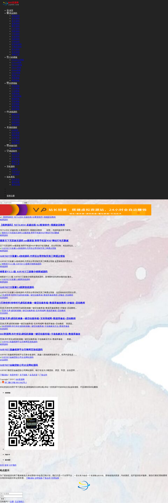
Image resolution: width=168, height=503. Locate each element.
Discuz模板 (16, 68)
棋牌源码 (16, 114)
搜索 (25, 203)
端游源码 (16, 122)
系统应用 (16, 153)
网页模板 (16, 80)
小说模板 (16, 91)
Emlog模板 (16, 70)
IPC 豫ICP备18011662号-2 (16, 382)
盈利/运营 (16, 185)
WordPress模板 (18, 60)
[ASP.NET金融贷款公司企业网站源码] (16, 357)
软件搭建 (16, 133)
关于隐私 (24, 375)
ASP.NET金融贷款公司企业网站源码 (19, 365)
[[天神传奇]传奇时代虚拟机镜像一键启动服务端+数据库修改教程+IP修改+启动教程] (36, 295)
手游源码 (16, 119)
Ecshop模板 (16, 62)
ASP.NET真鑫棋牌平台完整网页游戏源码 (21, 349)
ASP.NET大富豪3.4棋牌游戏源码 (17, 287)
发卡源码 (16, 21)
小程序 (15, 169)
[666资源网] (10, 6)
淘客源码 (16, 31)
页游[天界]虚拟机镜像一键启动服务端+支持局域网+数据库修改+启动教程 (38, 318)
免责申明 (14, 375)
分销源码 (16, 42)
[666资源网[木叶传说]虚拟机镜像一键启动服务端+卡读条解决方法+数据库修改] (34, 326)
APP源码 (15, 174)
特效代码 (13, 146)
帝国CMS (16, 75)
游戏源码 (13, 112)
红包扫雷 (16, 117)
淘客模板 (16, 93)
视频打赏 (16, 54)
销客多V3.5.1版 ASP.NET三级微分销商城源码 (23, 271)
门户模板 (16, 88)
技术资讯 (16, 179)
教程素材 (13, 127)
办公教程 (16, 140)
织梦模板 (13, 83)
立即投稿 (38, 478)
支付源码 (16, 18)
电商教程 (16, 143)
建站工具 (16, 161)
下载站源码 (17, 47)
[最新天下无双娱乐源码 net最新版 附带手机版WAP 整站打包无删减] (29, 233)
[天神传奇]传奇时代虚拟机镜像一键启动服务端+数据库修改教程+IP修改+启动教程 (42, 303)
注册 (12, 502)
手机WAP (16, 172)
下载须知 (4, 375)
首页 (11, 10)
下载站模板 (17, 96)
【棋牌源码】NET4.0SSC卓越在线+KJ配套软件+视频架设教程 (32, 225)
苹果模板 (16, 78)
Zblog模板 (16, 73)
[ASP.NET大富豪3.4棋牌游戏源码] (15, 279)
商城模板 (16, 99)
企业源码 (16, 36)
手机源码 (11, 166)
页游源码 (16, 125)
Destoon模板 (17, 65)
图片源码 (16, 26)
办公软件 (16, 156)
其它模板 (16, 109)
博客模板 (16, 106)
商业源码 (13, 13)
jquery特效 (16, 148)
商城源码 (16, 16)
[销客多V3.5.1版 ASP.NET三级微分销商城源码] (20, 264)
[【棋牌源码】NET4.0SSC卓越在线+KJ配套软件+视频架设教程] (28, 217)
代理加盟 (55, 478)
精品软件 (13, 151)
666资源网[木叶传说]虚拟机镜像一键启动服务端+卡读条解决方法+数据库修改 (40, 334)
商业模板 (16, 86)
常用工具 (16, 164)
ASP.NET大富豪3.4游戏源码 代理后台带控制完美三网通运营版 (32, 256)
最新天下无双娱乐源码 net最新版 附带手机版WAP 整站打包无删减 (34, 240)
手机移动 (16, 159)
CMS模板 (13, 57)
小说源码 (16, 34)
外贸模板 (16, 104)
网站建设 (16, 135)
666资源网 (20, 379)
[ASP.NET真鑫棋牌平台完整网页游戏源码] (18, 342)
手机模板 (16, 101)
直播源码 (16, 23)
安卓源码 (16, 52)
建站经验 (16, 182)
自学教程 (16, 138)
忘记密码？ (20, 502)
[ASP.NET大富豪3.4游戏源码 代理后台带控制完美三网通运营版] (28, 248)
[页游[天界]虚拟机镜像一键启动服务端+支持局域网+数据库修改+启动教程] (33, 311)
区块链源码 (17, 44)
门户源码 (16, 29)
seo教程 (15, 130)
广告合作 (43, 375)
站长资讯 (11, 177)
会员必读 (33, 375)
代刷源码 (16, 39)
